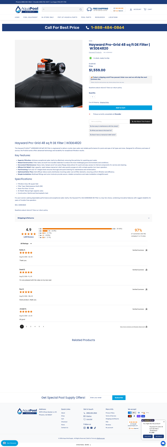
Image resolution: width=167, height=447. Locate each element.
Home (17, 17)
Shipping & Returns (26, 218)
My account (109, 427)
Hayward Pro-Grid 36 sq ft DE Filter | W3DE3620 (156, 428)
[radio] (83, 228)
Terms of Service (111, 416)
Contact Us (64, 427)
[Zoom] (48, 73)
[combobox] (62, 9)
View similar (147, 436)
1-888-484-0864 (107, 27)
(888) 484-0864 (26, 2)
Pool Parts (86, 17)
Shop (63, 416)
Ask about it (159, 436)
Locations (113, 17)
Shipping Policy (104, 102)
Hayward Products (95, 52)
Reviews (108, 425)
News (63, 425)
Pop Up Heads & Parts (67, 17)
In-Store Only (47, 17)
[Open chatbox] (163, 443)
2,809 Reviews (29, 237)
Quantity (92, 93)
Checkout (64, 422)
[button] (83, 445)
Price (91, 66)
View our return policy (114, 88)
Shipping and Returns (112, 419)
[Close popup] (164, 422)
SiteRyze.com (101, 438)
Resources (100, 17)
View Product (25, 383)
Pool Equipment (30, 17)
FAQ (107, 422)
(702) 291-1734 (61, 2)
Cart (62, 419)
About (63, 413)
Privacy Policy (110, 413)
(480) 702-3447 (44, 2)
